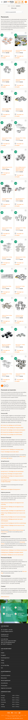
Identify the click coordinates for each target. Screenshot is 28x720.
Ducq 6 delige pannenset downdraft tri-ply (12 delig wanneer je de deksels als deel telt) (21, 169)
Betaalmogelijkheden (5, 680)
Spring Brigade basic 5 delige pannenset (20, 199)
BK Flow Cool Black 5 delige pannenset (6, 345)
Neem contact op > (5, 596)
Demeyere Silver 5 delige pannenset (7, 258)
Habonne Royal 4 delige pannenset (20, 80)
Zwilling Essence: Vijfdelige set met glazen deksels (12, 552)
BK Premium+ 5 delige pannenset (20, 345)
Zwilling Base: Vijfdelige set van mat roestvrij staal (12, 554)
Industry (10, 458)
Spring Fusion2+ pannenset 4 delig (19, 109)
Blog (20, 716)
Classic (24, 456)
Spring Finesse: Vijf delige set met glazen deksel (11, 473)
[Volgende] (7, 386)
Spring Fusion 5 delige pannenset (20, 287)
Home (2, 715)
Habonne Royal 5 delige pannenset (7, 138)
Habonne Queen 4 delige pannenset (7, 228)
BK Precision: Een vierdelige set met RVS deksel (11, 434)
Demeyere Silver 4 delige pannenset (7, 374)
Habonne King (4, 531)
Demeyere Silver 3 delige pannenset (21, 138)
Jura (25, 715)
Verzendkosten (4, 683)
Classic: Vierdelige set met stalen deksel (10, 451)
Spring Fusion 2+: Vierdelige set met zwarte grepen (12, 471)
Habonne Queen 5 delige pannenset (21, 258)
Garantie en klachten (5, 675)
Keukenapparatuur (5, 657)
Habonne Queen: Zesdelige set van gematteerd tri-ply (13, 510)
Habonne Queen (20, 530)
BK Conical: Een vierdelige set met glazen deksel (11, 432)
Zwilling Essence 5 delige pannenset (7, 199)
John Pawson (4, 458)
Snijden (2, 652)
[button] (2, 2)
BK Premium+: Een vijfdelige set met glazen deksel (12, 427)
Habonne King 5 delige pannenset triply (6, 109)
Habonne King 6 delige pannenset (6, 287)
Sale (2, 667)
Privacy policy (4, 685)
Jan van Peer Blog (5, 665)
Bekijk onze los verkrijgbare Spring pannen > (11, 489)
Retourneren (4, 678)
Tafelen (2, 660)
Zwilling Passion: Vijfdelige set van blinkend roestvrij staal (14, 550)
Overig (2, 662)
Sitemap (21, 718)
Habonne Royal (12, 530)
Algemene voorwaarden (6, 688)
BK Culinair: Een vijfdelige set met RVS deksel (11, 425)
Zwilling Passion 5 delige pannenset (21, 228)
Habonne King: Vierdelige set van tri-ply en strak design (13, 516)
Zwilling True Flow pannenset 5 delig (19, 316)
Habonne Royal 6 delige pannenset (20, 374)
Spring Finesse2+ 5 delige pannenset (21, 51)
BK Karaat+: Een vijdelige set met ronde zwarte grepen (13, 430)
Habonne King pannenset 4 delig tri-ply (7, 168)
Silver (21, 456)
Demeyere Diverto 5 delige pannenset (6, 80)
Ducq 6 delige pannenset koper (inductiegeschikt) (7, 51)
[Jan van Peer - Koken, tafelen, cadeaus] (14, 2)
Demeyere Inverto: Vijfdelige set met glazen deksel (12, 449)
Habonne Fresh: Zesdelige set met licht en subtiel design (13, 523)
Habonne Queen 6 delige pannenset (7, 316)
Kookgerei (3, 655)
